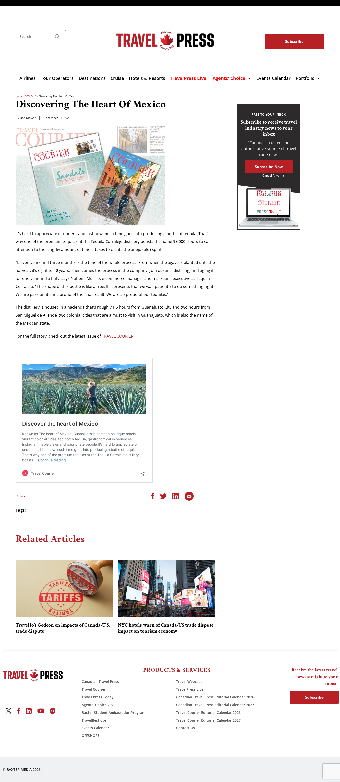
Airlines (27, 78)
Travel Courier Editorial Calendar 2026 (208, 712)
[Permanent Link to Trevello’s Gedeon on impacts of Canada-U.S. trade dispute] (64, 588)
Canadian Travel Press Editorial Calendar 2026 (215, 697)
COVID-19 (30, 96)
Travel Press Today (97, 697)
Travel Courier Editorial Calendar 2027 (208, 720)
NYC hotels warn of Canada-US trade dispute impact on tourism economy (166, 628)
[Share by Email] (189, 496)
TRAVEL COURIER (117, 336)
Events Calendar (273, 78)
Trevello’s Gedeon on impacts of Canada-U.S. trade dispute (63, 628)
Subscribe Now (269, 166)
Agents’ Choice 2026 (98, 704)
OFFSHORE (91, 735)
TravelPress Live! (190, 689)
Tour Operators (57, 78)
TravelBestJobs (94, 720)
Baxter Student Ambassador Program (113, 712)
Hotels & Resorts (147, 78)
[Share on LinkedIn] (175, 496)
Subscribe (294, 41)
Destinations (92, 78)
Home (19, 96)
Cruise (117, 78)
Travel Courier (94, 689)
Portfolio (305, 78)
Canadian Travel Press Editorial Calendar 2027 (215, 704)
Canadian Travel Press (100, 681)
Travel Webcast (189, 681)
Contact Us (185, 727)
